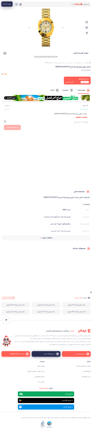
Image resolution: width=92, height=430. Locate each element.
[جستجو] (16, 4)
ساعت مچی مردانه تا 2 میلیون (76, 305)
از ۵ (3, 74)
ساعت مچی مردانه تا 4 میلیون (46, 312)
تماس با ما (41, 382)
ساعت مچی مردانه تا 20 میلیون (76, 312)
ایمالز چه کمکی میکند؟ (83, 366)
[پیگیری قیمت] (86, 22)
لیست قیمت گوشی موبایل (36, 371)
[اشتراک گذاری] (86, 33)
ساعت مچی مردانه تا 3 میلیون (46, 305)
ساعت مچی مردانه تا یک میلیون (15, 312)
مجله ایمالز (41, 366)
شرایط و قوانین (40, 377)
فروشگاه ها (87, 371)
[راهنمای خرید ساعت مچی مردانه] (86, 27)
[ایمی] (7, 341)
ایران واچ (85, 105)
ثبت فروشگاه (86, 377)
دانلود (46, 388)
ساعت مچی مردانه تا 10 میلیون (15, 305)
